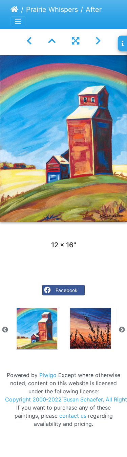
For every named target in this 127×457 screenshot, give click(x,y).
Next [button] (122, 330)
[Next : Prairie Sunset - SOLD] (98, 41)
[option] (37, 328)
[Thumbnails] (52, 41)
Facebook (67, 290)
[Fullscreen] (75, 41)
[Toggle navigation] (17, 21)
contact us (72, 415)
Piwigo (48, 375)
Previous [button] (5, 330)
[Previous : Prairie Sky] (29, 41)
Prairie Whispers (52, 9)
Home (14, 9)
